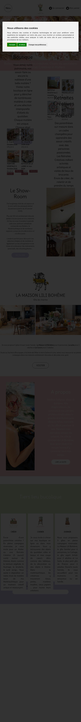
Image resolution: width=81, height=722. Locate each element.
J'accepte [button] (12, 45)
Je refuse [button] (22, 45)
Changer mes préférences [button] (37, 45)
